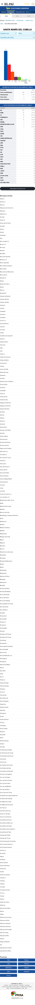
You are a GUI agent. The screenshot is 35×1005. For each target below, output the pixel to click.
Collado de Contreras (5, 357)
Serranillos (2, 853)
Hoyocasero (3, 463)
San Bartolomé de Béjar (6, 750)
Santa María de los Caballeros (7, 829)
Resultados (11, 12)
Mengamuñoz (3, 533)
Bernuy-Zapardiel (4, 262)
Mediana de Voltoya (5, 527)
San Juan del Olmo (5, 789)
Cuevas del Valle (4, 369)
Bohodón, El (3, 278)
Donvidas (2, 378)
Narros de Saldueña (5, 600)
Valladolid (26, 971)
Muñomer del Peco (5, 576)
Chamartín (2, 345)
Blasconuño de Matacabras (7, 272)
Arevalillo (2, 226)
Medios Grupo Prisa (17, 998)
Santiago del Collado (5, 835)
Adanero (2, 198)
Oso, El (1, 676)
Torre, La (2, 893)
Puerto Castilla (3, 728)
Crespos (2, 366)
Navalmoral (3, 625)
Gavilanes (2, 412)
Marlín (1, 518)
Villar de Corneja (4, 932)
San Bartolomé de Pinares (6, 756)
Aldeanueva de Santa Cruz (6, 208)
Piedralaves (3, 713)
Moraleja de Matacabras (6, 561)
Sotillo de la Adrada (5, 874)
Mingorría (2, 543)
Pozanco (2, 722)
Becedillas (2, 253)
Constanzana (3, 363)
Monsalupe (2, 558)
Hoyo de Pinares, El (5, 466)
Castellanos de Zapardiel (6, 335)
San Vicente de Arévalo (6, 847)
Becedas (2, 250)
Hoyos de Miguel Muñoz (6, 479)
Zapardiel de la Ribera (5, 951)
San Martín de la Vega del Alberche (9, 795)
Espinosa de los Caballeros (6, 381)
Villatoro (2, 938)
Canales (2, 308)
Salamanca (8, 967)
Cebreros (2, 339)
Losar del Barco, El (4, 497)
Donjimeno (2, 375)
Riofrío (1, 737)
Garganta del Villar (4, 409)
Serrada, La (3, 850)
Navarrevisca (3, 652)
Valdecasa (2, 905)
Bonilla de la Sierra (5, 284)
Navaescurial (3, 616)
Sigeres (2, 856)
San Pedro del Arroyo (5, 810)
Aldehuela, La (3, 214)
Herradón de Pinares (5, 442)
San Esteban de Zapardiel (6, 771)
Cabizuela (2, 305)
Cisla (1, 351)
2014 (17, 16)
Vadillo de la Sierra (4, 902)
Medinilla (2, 530)
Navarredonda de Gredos (6, 646)
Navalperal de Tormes (5, 637)
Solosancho (3, 868)
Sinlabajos (2, 859)
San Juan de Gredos (5, 777)
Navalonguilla (3, 628)
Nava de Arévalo (4, 606)
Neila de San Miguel (5, 664)
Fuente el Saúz (3, 396)
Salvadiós (2, 747)
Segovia (26, 967)
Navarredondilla (4, 649)
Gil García (2, 421)
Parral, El (2, 692)
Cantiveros (2, 314)
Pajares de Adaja (4, 683)
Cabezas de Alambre (5, 296)
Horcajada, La (3, 454)
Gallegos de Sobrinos (5, 405)
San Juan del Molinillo (5, 786)
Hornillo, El (2, 460)
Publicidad (21, 985)
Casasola (2, 326)
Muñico (2, 567)
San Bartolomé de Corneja (6, 753)
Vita (1, 944)
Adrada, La (2, 201)
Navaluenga (3, 640)
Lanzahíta (2, 491)
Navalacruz (3, 622)
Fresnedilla (2, 390)
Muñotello (2, 585)
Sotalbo (2, 871)
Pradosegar (3, 725)
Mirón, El (2, 549)
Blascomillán (3, 268)
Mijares (2, 539)
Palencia (26, 964)
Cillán (1, 348)
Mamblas (2, 509)
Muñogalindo (3, 570)
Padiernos (2, 680)
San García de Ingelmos (6, 774)
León (8, 964)
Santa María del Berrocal (6, 823)
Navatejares (3, 661)
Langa (1, 488)
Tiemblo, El (3, 877)
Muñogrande (3, 573)
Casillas (2, 332)
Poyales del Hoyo (4, 719)
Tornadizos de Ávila (5, 890)
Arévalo (2, 229)
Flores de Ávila (3, 384)
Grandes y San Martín (5, 430)
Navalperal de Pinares (5, 634)
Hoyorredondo (3, 469)
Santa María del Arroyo (6, 820)
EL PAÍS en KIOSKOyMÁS (15, 988)
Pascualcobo (3, 695)
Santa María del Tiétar (5, 832)
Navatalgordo (3, 658)
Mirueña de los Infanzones (6, 552)
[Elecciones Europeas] (17, 8)
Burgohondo (3, 293)
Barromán (2, 247)
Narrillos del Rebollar (5, 591)
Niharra (2, 667)
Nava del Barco (4, 610)
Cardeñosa (2, 317)
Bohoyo (2, 281)
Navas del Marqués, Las (6, 655)
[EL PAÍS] (8, 4)
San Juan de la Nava (5, 783)
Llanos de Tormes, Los (5, 494)
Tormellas (2, 887)
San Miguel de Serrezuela (6, 804)
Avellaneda (3, 235)
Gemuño (2, 415)
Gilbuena (2, 418)
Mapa (8, 988)
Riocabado (2, 734)
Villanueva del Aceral (5, 926)
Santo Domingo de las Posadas (8, 841)
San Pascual (3, 807)
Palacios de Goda (4, 686)
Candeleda (2, 311)
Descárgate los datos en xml (17, 188)
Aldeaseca (2, 211)
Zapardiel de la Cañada (6, 947)
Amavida (2, 217)
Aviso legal (27, 985)
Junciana (2, 485)
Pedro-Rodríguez (4, 701)
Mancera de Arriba (4, 512)
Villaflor (2, 914)
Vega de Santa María (5, 908)
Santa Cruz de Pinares (5, 817)
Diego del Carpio (4, 372)
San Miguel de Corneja (5, 801)
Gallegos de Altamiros (5, 402)
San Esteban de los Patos (6, 765)
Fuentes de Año (4, 399)
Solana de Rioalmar (5, 865)
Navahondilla (3, 619)
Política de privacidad (7, 986)
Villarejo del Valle (4, 935)
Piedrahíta (2, 710)
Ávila (1, 238)
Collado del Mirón (4, 360)
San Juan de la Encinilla (6, 780)
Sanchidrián (3, 759)
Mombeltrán (3, 555)
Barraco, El (3, 244)
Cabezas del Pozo (4, 299)
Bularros (2, 290)
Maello (1, 503)
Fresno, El (2, 393)
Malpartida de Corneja (5, 506)
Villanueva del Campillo (6, 929)
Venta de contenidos (13, 985)
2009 (28, 16)
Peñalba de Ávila (4, 707)
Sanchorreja (3, 762)
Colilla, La (2, 354)
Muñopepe (2, 579)
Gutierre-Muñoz (4, 436)
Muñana (2, 564)
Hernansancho (3, 439)
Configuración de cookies (26, 986)
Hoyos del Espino (4, 476)
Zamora (8, 975)
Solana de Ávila (4, 862)
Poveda (2, 716)
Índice (23, 988)
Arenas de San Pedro (5, 223)
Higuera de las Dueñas (5, 448)
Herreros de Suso (4, 445)
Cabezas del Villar (4, 302)
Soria (8, 971)
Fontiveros (2, 387)
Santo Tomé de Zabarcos (6, 844)
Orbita (1, 673)
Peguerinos (3, 704)
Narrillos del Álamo (5, 588)
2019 (6, 16)
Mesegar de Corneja (5, 536)
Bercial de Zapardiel (5, 256)
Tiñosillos (2, 881)
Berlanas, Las (3, 259)
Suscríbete (27, 4)
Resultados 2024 (20, 12)
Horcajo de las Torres (5, 457)
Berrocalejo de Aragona (6, 265)
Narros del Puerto (4, 597)
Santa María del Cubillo (6, 826)
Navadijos (2, 613)
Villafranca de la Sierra (6, 917)
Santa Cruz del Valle (5, 814)
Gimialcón (2, 424)
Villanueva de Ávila (4, 920)
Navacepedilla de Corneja (6, 603)
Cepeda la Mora (4, 342)
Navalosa (2, 631)
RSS (26, 988)
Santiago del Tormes (5, 838)
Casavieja (2, 329)
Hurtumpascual (4, 482)
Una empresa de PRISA (17, 993)
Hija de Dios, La (4, 451)
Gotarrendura (3, 427)
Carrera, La (3, 320)
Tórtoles (2, 896)
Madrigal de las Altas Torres (7, 500)
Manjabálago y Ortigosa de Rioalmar (9, 515)
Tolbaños (2, 884)
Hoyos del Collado (4, 472)
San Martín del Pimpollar (6, 798)
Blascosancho (3, 275)
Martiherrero (3, 521)
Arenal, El (2, 220)
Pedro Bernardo (4, 698)
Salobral (2, 743)
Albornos (2, 205)
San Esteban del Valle (5, 768)
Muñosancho (3, 582)
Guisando (2, 433)
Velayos (2, 911)
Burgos (26, 960)
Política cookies (16, 986)
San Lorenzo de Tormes (6, 792)
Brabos (2, 287)
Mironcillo (2, 546)
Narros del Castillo (4, 594)
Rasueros (2, 731)
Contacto (6, 985)
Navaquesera (3, 643)
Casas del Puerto (4, 323)
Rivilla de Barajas (4, 740)
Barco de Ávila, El (4, 241)
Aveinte (2, 232)
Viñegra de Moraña (5, 941)
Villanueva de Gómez (5, 923)
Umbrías (2, 899)
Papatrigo (2, 689)
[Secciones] (2, 4)
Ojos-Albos (2, 670)
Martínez (2, 524)
